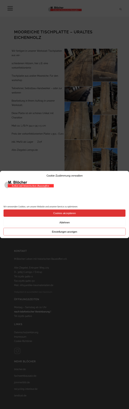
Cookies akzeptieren (64, 213)
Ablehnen (64, 222)
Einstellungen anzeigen (64, 231)
